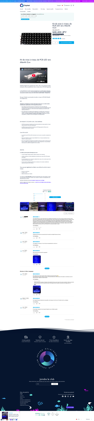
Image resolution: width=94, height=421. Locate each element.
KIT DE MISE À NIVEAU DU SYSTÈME (37, 180)
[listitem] (24, 206)
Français (59, 5)
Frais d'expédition (55, 35)
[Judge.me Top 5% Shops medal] (57, 414)
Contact (21, 398)
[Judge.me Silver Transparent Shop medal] (52, 414)
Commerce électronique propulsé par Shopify (13, 418)
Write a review (55, 197)
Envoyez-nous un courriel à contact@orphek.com (66, 394)
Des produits (35, 9)
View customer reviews (25, 19)
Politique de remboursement (25, 401)
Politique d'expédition (24, 402)
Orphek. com (22, 397)
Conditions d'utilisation (24, 405)
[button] (67, 5)
